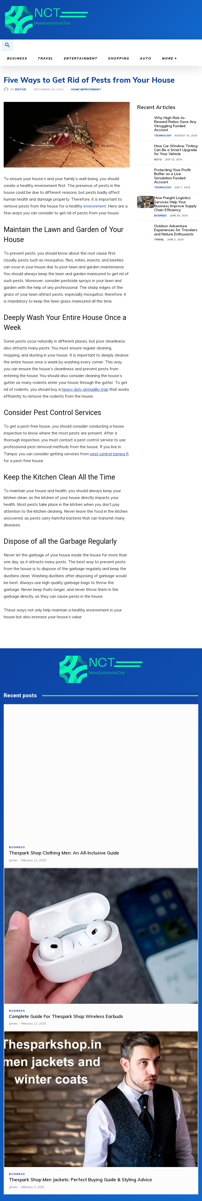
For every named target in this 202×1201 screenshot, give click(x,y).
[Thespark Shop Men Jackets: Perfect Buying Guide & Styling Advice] (101, 1099)
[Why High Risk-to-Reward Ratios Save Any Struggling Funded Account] (145, 122)
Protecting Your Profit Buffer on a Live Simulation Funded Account (172, 175)
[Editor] (7, 89)
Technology (162, 135)
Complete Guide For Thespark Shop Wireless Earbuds (66, 1016)
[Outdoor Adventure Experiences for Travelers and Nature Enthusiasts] (145, 230)
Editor (20, 89)
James (13, 860)
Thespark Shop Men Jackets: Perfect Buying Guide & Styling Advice (80, 1179)
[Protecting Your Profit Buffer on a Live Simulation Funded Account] (145, 174)
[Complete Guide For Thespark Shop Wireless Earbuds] (101, 936)
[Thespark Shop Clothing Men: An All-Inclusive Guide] (101, 772)
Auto (158, 159)
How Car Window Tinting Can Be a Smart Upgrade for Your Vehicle (176, 150)
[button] (7, 45)
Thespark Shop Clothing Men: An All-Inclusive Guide (64, 853)
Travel (159, 239)
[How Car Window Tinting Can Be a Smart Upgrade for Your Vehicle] (145, 150)
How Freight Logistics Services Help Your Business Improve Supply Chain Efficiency (175, 203)
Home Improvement (86, 89)
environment (94, 206)
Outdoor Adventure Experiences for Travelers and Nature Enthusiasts (176, 230)
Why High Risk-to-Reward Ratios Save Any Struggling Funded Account (175, 123)
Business (160, 215)
